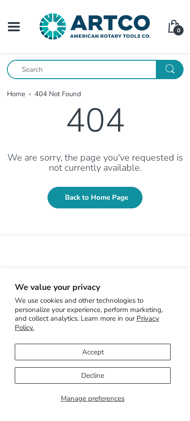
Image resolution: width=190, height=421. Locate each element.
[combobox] (95, 69)
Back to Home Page (96, 197)
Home (16, 93)
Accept (93, 352)
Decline (92, 375)
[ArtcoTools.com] (95, 25)
